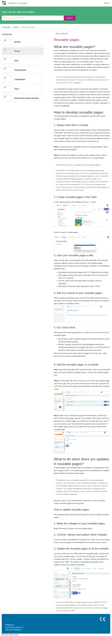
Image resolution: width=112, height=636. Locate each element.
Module (16, 27)
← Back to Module (61, 33)
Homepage (6, 27)
